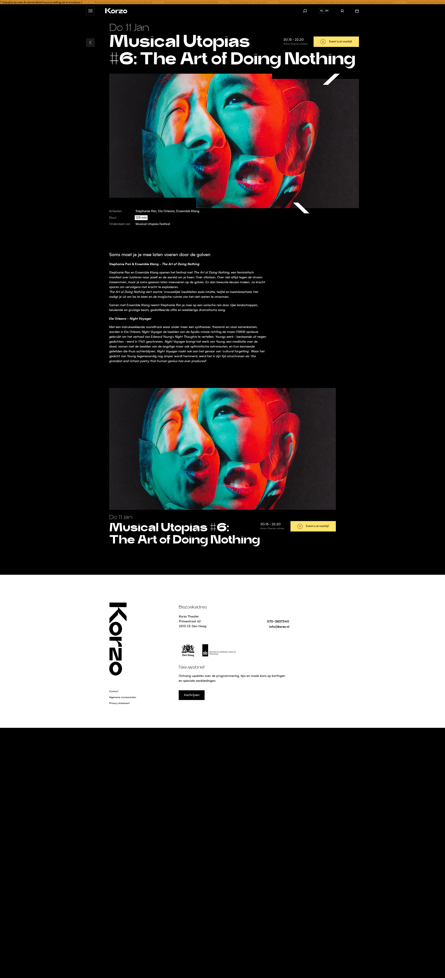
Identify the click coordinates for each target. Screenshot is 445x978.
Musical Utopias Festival (153, 224)
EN (326, 11)
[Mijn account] (342, 11)
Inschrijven (191, 695)
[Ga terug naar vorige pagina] (90, 42)
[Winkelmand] (357, 11)
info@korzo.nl (279, 626)
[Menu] (90, 10)
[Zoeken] (306, 11)
